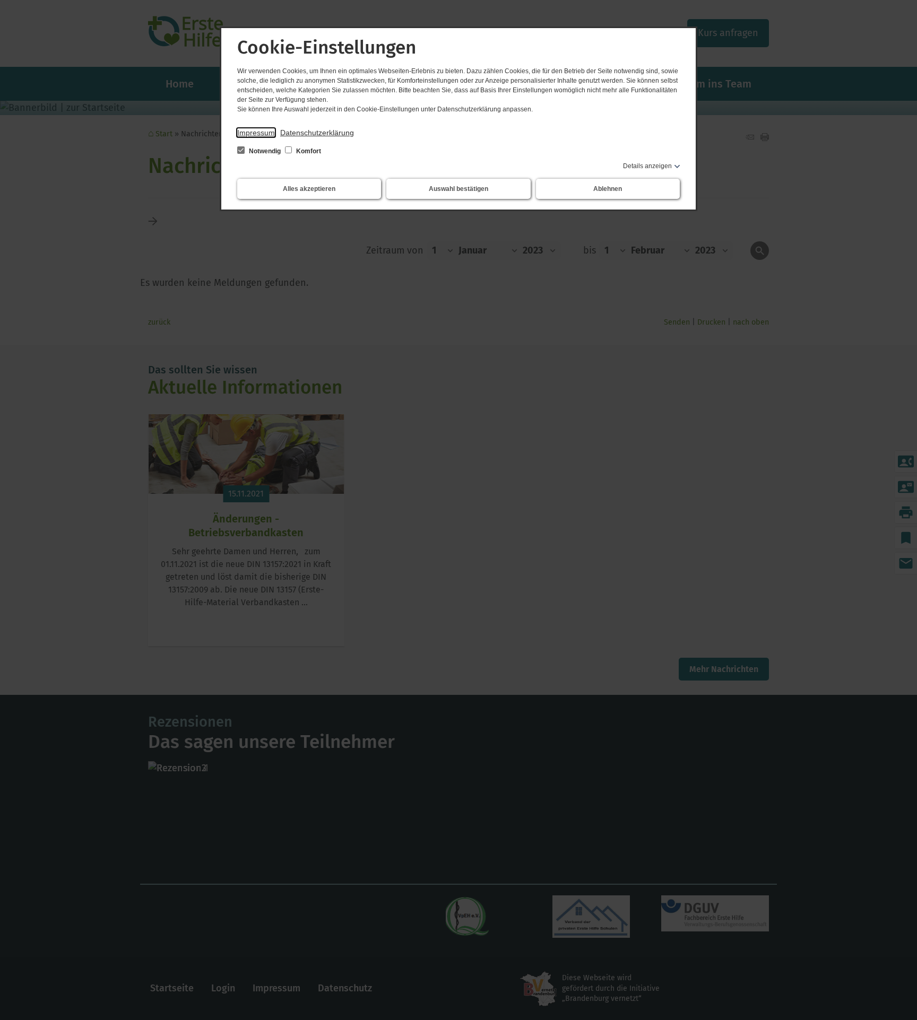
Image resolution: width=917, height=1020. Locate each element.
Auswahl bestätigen (458, 189)
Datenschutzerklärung (317, 132)
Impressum (256, 132)
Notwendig (264, 151)
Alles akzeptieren (309, 189)
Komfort (308, 151)
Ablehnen (607, 189)
